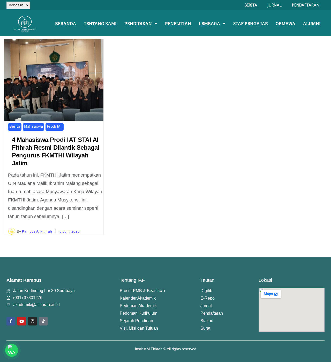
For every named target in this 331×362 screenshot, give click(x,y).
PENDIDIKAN (138, 23)
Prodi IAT (54, 126)
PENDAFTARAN (305, 5)
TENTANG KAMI (100, 23)
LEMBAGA (209, 23)
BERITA (251, 5)
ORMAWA (285, 23)
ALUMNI (312, 23)
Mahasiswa (33, 126)
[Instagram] (32, 321)
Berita (14, 126)
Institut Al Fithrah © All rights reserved (165, 349)
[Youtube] (21, 321)
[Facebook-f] (10, 321)
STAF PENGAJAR (250, 23)
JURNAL (275, 5)
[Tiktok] (43, 321)
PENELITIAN (178, 23)
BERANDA (65, 23)
